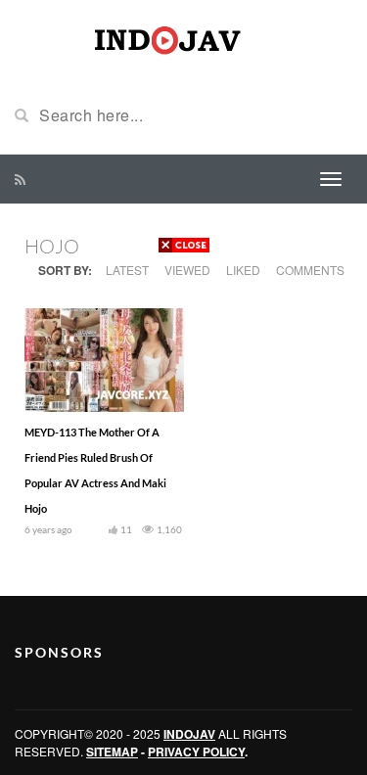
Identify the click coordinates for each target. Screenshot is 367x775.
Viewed (187, 269)
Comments (310, 269)
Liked (243, 269)
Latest (127, 269)
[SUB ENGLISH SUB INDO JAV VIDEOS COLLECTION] (184, 37)
